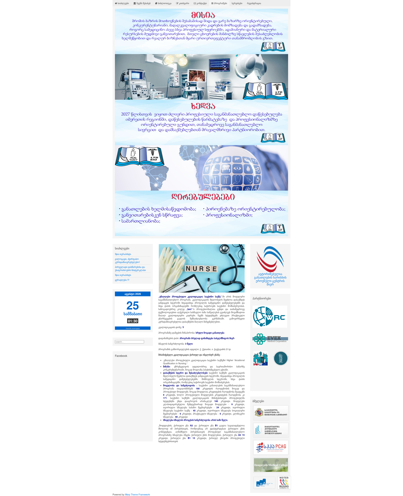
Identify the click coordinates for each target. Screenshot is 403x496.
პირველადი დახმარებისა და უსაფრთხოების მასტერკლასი (130, 268)
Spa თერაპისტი (123, 254)
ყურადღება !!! (122, 279)
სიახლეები (123, 3)
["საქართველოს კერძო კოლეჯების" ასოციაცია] (270, 447)
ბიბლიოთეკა (164, 3)
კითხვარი (183, 3)
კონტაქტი (201, 3)
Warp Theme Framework (137, 494)
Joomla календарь (133, 328)
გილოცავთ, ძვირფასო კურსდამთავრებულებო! (127, 260)
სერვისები (237, 3)
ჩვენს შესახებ (143, 3)
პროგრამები (220, 3)
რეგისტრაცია (254, 3)
